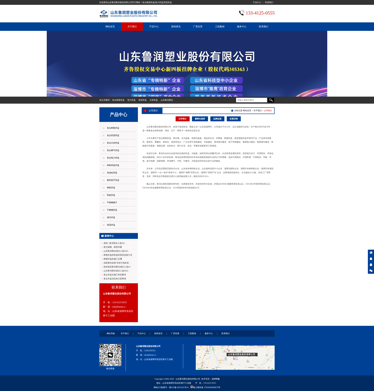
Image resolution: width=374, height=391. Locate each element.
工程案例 (219, 26)
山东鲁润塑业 (167, 100)
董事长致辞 (200, 119)
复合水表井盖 (113, 143)
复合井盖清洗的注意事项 (115, 279)
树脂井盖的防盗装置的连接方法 (118, 255)
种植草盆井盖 (113, 165)
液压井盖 (111, 217)
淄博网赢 (216, 379)
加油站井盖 (112, 173)
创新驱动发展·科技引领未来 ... (117, 263)
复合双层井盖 (113, 135)
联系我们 (269, 2)
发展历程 (234, 119)
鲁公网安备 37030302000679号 (206, 387)
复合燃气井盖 (113, 150)
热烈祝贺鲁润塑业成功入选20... (118, 267)
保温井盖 (111, 225)
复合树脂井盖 (118, 100)
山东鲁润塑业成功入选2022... (117, 251)
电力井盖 (131, 100)
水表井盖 (154, 100)
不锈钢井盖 (112, 210)
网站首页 (110, 26)
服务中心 (241, 26)
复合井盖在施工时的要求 (115, 275)
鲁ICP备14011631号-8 (178, 387)
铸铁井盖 (111, 188)
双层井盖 (142, 100)
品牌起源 (217, 119)
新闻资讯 (176, 26)
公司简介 (183, 119)
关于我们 (132, 26)
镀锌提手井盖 (113, 180)
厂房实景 (197, 26)
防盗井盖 (111, 195)
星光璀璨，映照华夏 (113, 247)
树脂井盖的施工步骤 (113, 259)
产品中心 (257, 2)
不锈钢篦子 (112, 202)
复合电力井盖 (113, 158)
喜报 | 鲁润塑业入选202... (115, 243)
